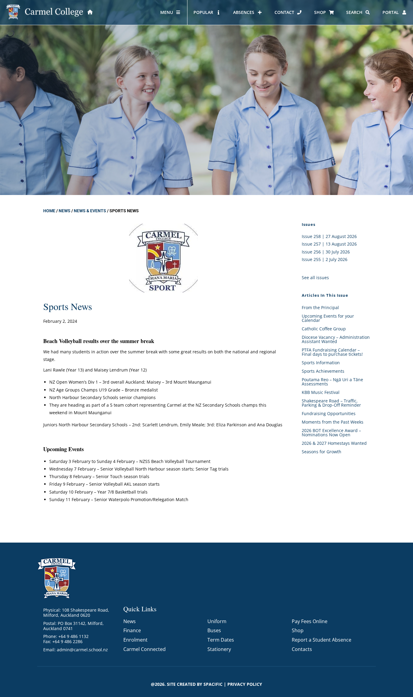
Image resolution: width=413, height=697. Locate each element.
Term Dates (220, 639)
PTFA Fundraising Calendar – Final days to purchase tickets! (332, 352)
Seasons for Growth (321, 451)
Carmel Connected (144, 649)
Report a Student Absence (321, 639)
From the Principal (320, 307)
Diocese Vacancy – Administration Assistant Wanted (336, 339)
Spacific (213, 684)
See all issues (315, 277)
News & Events (90, 210)
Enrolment (135, 639)
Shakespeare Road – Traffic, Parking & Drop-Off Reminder (331, 403)
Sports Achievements (323, 371)
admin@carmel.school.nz (82, 649)
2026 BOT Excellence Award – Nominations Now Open (331, 433)
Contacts (302, 649)
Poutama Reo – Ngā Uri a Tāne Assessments (332, 382)
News (64, 210)
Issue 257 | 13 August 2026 (329, 244)
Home (49, 210)
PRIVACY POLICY (244, 684)
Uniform (216, 621)
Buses (214, 630)
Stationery (219, 649)
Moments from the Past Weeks (332, 422)
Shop (298, 630)
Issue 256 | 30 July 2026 (326, 252)
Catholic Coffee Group (324, 329)
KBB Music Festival (321, 392)
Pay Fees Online (309, 621)
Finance (132, 630)
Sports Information (321, 362)
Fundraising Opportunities (329, 413)
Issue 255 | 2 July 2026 (324, 259)
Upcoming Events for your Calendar (328, 318)
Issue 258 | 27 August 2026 (329, 236)
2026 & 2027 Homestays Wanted (334, 443)
